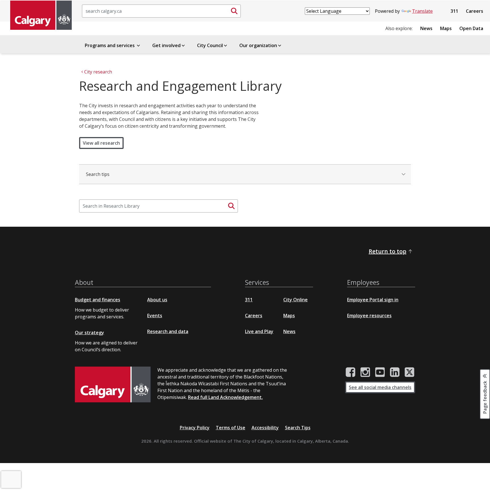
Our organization (258, 45)
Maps (446, 28)
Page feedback (485, 397)
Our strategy (89, 332)
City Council (210, 45)
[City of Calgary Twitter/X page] (409, 372)
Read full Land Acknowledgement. (225, 397)
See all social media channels (380, 387)
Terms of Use (230, 427)
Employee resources (369, 315)
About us (157, 300)
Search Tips (298, 427)
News (426, 28)
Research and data (167, 331)
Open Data (471, 28)
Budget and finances (97, 300)
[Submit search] (234, 11)
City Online (295, 300)
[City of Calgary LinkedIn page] (394, 372)
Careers (474, 11)
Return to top (387, 251)
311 (454, 11)
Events (154, 315)
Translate (422, 11)
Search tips (97, 174)
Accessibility (265, 427)
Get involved (166, 45)
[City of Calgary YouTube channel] (380, 372)
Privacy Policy (195, 427)
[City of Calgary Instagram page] (365, 372)
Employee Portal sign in (372, 300)
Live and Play (259, 331)
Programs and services (110, 45)
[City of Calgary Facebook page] (350, 372)
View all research (101, 143)
